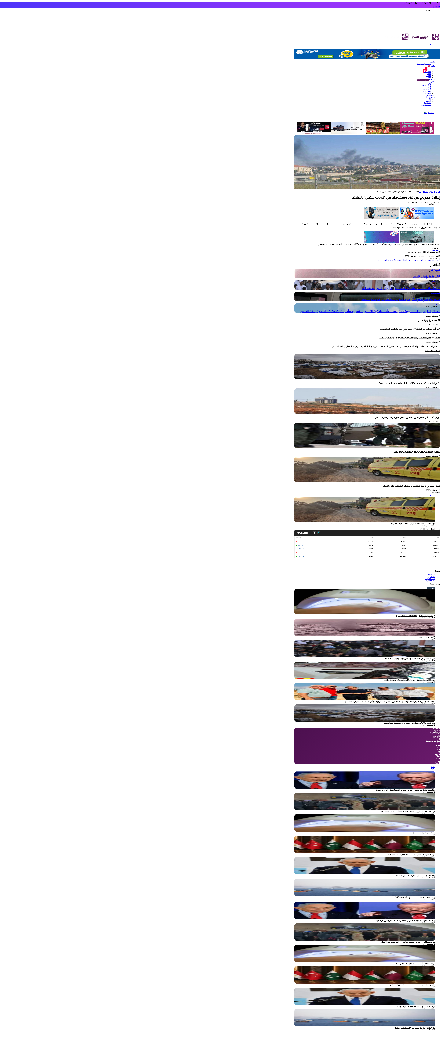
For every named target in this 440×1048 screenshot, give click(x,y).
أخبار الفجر (427, 87)
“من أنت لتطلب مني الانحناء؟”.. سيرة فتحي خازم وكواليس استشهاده (401, 288)
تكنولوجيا (427, 103)
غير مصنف (436, 304)
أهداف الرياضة (430, 95)
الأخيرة (433, 769)
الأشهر (432, 767)
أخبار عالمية (427, 89)
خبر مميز (435, 250)
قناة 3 (429, 74)
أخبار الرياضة (426, 85)
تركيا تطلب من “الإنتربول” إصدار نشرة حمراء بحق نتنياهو (415, 876)
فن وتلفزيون (426, 105)
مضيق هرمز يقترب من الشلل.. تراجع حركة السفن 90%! (415, 897)
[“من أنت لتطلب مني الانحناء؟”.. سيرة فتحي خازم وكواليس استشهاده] (364, 657)
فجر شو (426, 80)
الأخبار (433, 81)
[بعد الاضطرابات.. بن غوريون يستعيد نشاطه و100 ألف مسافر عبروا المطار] (364, 809)
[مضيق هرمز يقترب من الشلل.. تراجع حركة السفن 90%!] (364, 895)
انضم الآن (436, 7)
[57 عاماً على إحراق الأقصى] (364, 635)
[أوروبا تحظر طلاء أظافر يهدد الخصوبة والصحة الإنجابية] (364, 831)
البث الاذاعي (429, 113)
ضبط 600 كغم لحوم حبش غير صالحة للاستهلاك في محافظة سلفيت (400, 299)
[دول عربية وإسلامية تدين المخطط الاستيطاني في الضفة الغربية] (364, 852)
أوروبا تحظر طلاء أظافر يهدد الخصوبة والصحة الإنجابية (415, 616)
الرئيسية (432, 62)
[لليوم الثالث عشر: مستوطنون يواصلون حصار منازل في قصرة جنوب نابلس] (367, 413)
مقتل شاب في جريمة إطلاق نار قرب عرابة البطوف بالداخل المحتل (411, 486)
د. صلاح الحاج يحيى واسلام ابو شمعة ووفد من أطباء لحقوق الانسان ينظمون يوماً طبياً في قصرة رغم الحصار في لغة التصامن (370, 311)
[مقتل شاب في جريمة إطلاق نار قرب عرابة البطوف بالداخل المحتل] (367, 481)
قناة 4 (428, 76)
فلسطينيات (426, 91)
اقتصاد (428, 101)
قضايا (429, 107)
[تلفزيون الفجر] (410, 40)
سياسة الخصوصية (424, 64)
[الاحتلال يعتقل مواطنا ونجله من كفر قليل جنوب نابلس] (367, 447)
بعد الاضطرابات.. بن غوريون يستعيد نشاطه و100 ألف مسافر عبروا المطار (408, 811)
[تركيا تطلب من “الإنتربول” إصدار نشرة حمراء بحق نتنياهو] (364, 874)
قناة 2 (427, 72)
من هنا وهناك (430, 97)
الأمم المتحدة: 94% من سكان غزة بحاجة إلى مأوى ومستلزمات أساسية (409, 383)
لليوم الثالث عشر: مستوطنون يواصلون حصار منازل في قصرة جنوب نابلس (407, 417)
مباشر (431, 66)
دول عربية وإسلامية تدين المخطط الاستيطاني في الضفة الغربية (411, 854)
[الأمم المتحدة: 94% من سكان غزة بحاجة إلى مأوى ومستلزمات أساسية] (367, 379)
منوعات (428, 109)
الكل (429, 83)
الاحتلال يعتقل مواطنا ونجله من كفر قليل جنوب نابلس (416, 451)
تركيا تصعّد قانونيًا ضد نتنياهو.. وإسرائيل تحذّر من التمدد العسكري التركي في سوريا (405, 790)
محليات (428, 93)
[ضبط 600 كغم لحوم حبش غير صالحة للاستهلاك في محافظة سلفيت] (364, 678)
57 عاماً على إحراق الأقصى (426, 276)
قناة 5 (429, 78)
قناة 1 (428, 68)
